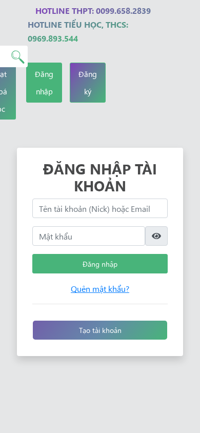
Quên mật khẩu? (100, 288)
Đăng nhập (44, 82)
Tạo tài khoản (100, 330)
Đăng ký (87, 82)
